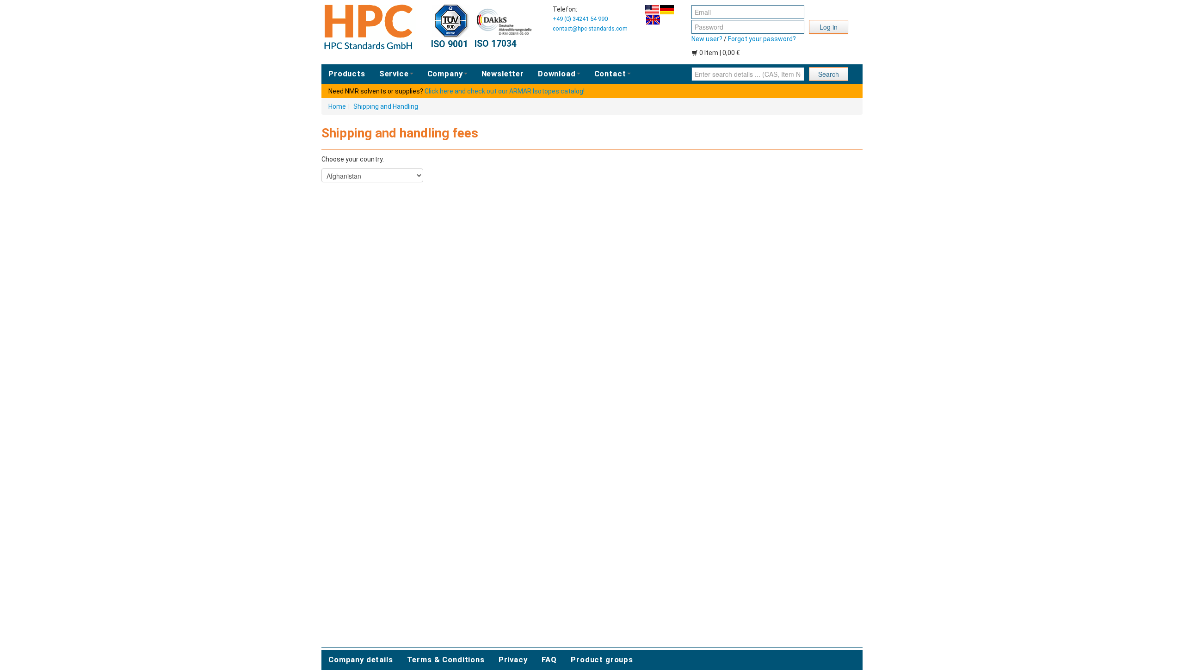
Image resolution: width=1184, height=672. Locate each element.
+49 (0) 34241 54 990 (580, 18)
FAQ (549, 659)
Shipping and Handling (385, 106)
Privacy (513, 659)
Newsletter (502, 73)
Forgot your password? (762, 39)
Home (337, 106)
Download (557, 73)
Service (394, 73)
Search (828, 74)
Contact (610, 73)
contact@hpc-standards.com (590, 28)
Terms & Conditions (446, 659)
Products (346, 73)
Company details (360, 659)
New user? (706, 39)
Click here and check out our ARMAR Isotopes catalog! (505, 91)
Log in (829, 26)
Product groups (602, 659)
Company (445, 73)
